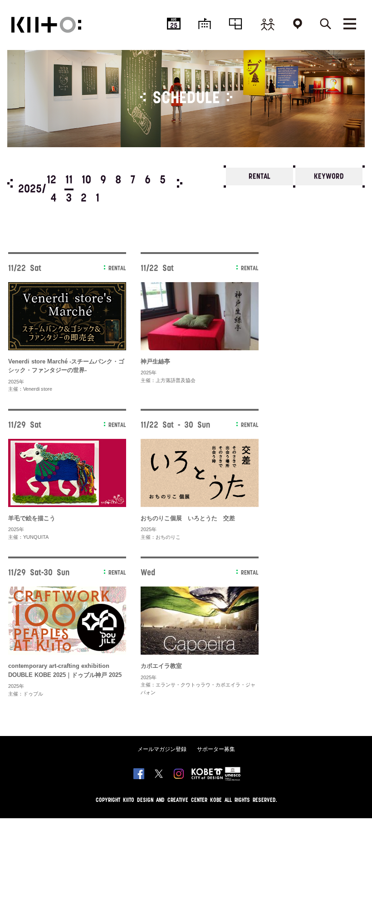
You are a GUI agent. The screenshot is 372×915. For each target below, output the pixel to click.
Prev (10, 183)
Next (179, 183)
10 (86, 180)
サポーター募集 (216, 749)
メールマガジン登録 (161, 749)
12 (51, 180)
